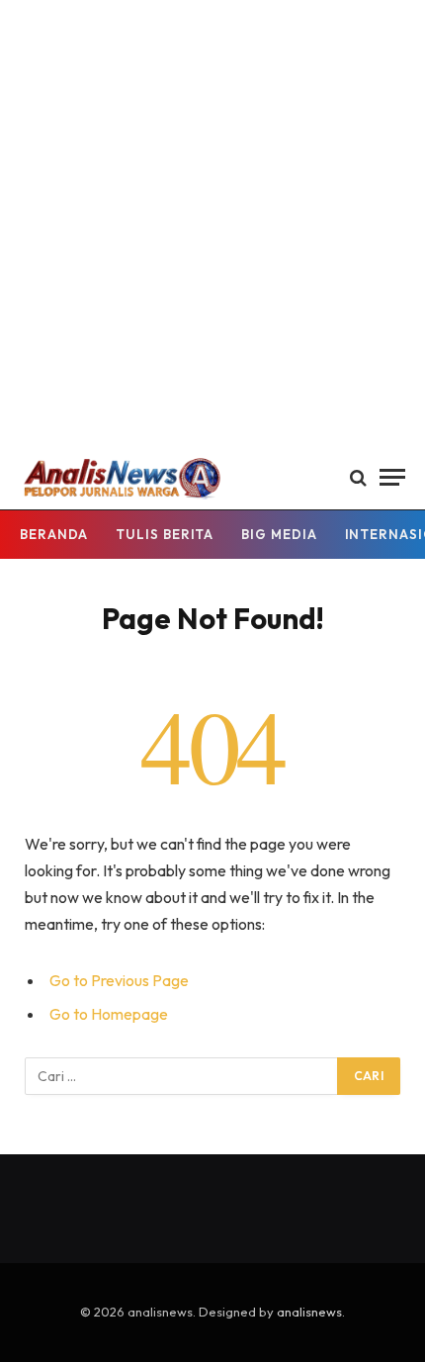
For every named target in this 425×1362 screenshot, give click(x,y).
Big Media (278, 534)
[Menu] (392, 477)
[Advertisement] (212, 222)
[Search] (358, 477)
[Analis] (121, 477)
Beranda (54, 534)
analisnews (309, 1311)
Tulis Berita (164, 534)
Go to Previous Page (119, 980)
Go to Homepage (108, 1014)
